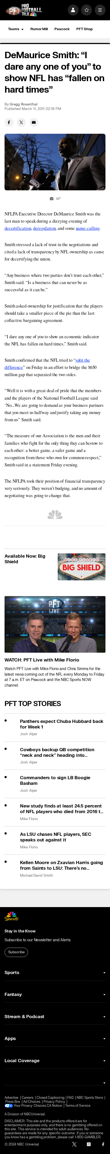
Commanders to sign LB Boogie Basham (55, 780)
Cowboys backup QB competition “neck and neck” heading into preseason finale (57, 752)
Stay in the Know (20, 931)
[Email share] (33, 122)
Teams (13, 29)
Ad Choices (32, 1102)
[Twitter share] (21, 122)
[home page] (24, 10)
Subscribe (16, 952)
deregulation (44, 228)
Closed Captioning (50, 1098)
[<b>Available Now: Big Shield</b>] (82, 566)
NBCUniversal (34, 1114)
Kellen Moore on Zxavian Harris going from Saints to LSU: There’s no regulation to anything (61, 865)
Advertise (12, 1098)
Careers (27, 1098)
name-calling (88, 228)
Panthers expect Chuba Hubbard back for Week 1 (61, 724)
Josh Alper (28, 734)
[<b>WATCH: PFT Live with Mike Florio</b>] (55, 624)
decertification (18, 228)
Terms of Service (78, 1106)
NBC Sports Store (90, 1098)
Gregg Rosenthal (23, 104)
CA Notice (54, 1106)
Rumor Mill (39, 29)
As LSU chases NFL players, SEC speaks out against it (55, 837)
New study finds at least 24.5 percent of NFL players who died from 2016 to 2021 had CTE (61, 808)
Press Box (12, 1102)
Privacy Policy (54, 1102)
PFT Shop (84, 29)
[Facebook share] (9, 122)
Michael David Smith (36, 875)
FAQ (70, 1098)
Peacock (61, 29)
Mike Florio (29, 819)
